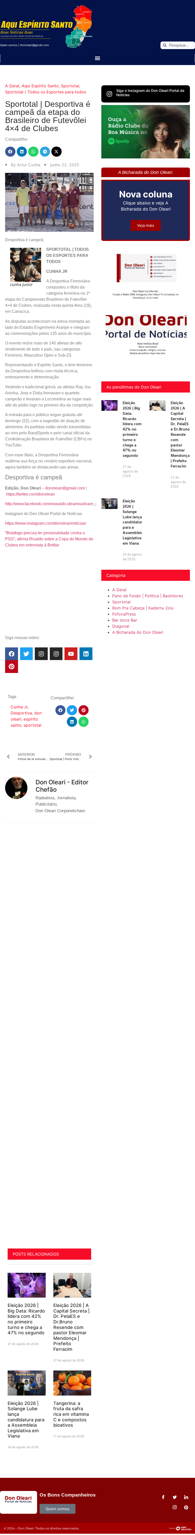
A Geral (12, 85)
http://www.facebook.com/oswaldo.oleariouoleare (49, 504)
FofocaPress (124, 614)
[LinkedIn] (186, 1497)
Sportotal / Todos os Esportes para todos (45, 91)
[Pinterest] (11, 666)
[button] (97, 58)
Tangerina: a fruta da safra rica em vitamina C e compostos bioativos (71, 1414)
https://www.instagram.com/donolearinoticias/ (45, 523)
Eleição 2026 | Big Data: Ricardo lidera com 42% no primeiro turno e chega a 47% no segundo (26, 1319)
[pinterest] (186, 1507)
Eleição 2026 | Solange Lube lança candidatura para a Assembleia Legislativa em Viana (26, 1420)
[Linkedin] (85, 653)
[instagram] (174, 1507)
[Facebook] (11, 653)
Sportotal (70, 85)
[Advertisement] (49, 594)
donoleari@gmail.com (34, 45)
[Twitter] (26, 653)
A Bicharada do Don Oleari (137, 632)
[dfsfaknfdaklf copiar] (145, 156)
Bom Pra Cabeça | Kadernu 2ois (142, 607)
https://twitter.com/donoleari (30, 494)
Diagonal (120, 626)
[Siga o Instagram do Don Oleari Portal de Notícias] (109, 94)
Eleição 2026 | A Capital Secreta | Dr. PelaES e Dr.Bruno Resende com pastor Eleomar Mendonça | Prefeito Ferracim (71, 1327)
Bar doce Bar (124, 620)
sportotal (32, 725)
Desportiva (21, 712)
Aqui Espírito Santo (40, 85)
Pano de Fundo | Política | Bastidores (147, 595)
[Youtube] (70, 653)
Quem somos (9, 45)
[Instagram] (41, 653)
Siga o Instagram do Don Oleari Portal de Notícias (150, 92)
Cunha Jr (19, 706)
